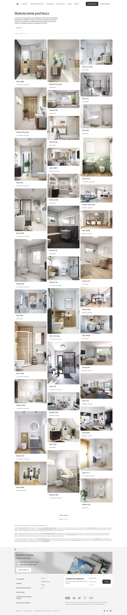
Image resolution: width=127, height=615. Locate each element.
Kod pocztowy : (93, 578)
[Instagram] (107, 610)
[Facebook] (104, 610)
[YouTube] (110, 610)
